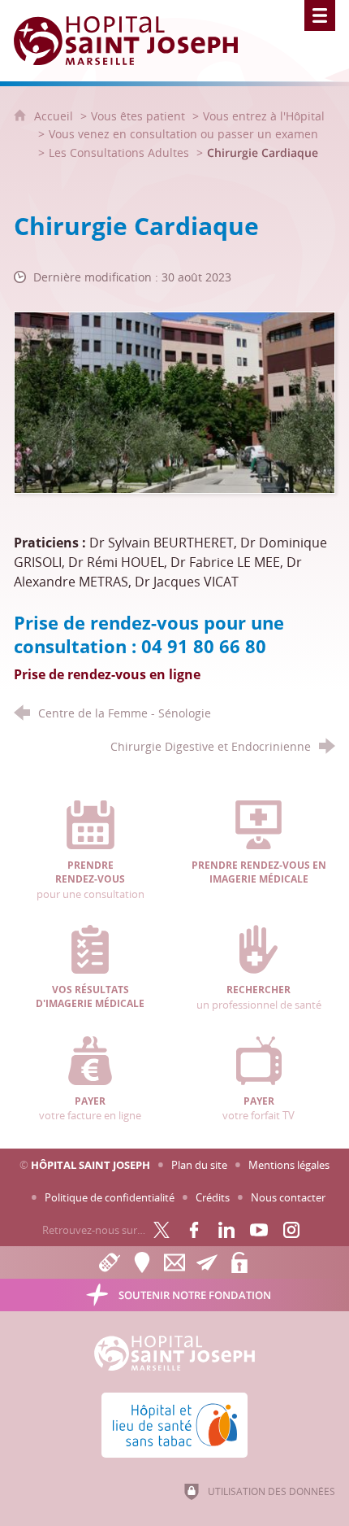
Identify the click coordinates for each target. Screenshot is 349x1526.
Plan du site (199, 1165)
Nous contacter (288, 1197)
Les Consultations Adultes (119, 152)
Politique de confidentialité (109, 1197)
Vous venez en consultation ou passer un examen (183, 134)
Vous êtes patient (138, 116)
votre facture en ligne (90, 1109)
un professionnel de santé (258, 997)
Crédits (213, 1197)
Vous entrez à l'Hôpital (264, 116)
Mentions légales (289, 1165)
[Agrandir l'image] (174, 401)
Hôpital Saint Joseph (90, 1165)
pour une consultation (90, 879)
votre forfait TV (258, 1109)
